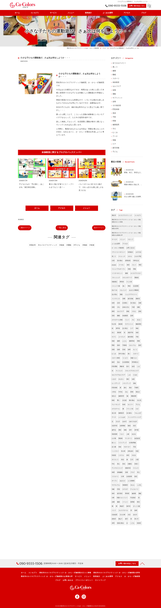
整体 (129, 286)
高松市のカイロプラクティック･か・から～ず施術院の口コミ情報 (126, 221)
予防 (114, 117)
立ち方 (118, 421)
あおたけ (122, 481)
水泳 (129, 515)
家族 (127, 311)
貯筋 (118, 489)
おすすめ (138, 252)
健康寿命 (131, 341)
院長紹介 (130, 252)
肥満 (131, 392)
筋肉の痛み (120, 523)
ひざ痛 (114, 438)
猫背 (139, 345)
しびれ (139, 485)
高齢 (140, 493)
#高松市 (32, 245)
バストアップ (127, 383)
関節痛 (121, 438)
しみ (129, 375)
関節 (113, 345)
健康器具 (116, 124)
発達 (120, 447)
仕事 (122, 476)
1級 (127, 396)
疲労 (126, 519)
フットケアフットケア (134, 417)
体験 (138, 307)
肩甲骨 (118, 328)
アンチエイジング (117, 468)
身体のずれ (125, 307)
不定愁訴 (133, 498)
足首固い (125, 303)
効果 (118, 349)
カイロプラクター (136, 273)
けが (137, 409)
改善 (113, 303)
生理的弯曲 (132, 443)
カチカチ (125, 489)
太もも (133, 485)
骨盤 (114, 140)
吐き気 (114, 324)
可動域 (124, 345)
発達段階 (114, 434)
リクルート (115, 476)
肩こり (115, 67)
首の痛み (120, 260)
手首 (134, 447)
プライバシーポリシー (118, 252)
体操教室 (21, 219)
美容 (114, 113)
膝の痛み (131, 400)
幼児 (134, 426)
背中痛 (136, 430)
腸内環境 (130, 337)
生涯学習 (114, 426)
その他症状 (117, 105)
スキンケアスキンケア (132, 371)
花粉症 (139, 523)
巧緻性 (136, 388)
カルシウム (132, 345)
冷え (114, 128)
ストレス (136, 468)
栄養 (114, 90)
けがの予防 (137, 256)
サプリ (114, 337)
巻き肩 (123, 451)
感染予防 (130, 332)
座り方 (136, 519)
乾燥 (137, 451)
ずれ (118, 307)
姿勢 (114, 101)
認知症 (114, 519)
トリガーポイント (117, 273)
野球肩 (127, 493)
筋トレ (114, 443)
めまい (139, 320)
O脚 (113, 498)
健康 (118, 341)
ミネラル (121, 455)
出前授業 (129, 476)
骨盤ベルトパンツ (122, 498)
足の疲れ (129, 413)
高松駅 (119, 332)
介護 (137, 459)
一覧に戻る (61, 227)
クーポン (121, 265)
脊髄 (134, 269)
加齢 (113, 489)
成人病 (114, 413)
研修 (114, 121)
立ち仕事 (122, 515)
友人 (113, 332)
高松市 (114, 215)
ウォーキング (116, 404)
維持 (113, 362)
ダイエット (115, 459)
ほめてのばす (133, 421)
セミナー (130, 404)
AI (127, 523)
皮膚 (113, 502)
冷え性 (139, 400)
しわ (138, 366)
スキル (134, 311)
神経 (137, 328)
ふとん (124, 341)
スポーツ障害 (116, 358)
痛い (129, 354)
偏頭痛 (134, 493)
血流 (133, 366)
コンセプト (137, 215)
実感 (123, 349)
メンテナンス (116, 299)
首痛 (126, 472)
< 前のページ (25, 227)
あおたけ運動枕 (133, 290)
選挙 (120, 430)
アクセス (125, 244)
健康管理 (121, 396)
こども (132, 523)
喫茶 (140, 265)
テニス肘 (129, 282)
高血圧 (122, 506)
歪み (118, 362)
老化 (123, 464)
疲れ (125, 388)
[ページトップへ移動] (142, 563)
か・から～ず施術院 (118, 248)
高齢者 (122, 366)
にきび (114, 379)
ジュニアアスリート (131, 294)
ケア (114, 144)
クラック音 (129, 409)
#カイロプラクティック (47, 245)
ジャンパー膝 (116, 286)
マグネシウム (116, 485)
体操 (113, 341)
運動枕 (136, 277)
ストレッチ (122, 256)
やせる (134, 455)
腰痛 (114, 71)
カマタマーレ (116, 409)
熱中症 (128, 506)
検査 (113, 400)
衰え (118, 464)
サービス (114, 239)
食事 (129, 349)
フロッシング (116, 277)
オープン (114, 481)
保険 (125, 430)
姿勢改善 (128, 260)
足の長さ (125, 328)
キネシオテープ (127, 277)
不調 (133, 307)
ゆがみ (134, 434)
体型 (127, 455)
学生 (113, 464)
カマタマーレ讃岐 (117, 320)
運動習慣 (133, 396)
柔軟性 (138, 299)
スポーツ (116, 78)
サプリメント (118, 98)
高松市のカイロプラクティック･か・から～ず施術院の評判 (126, 227)
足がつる (114, 290)
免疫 (137, 332)
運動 (114, 94)
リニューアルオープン (118, 269)
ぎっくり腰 (136, 506)
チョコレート (134, 489)
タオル (130, 256)
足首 (118, 303)
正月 (131, 459)
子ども (115, 151)
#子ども (77, 245)
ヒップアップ (116, 383)
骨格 (134, 383)
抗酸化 (130, 464)
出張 (113, 260)
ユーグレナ (122, 337)
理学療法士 (135, 362)
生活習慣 (136, 286)
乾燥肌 (114, 455)
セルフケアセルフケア (118, 375)
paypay (114, 265)
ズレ (133, 320)
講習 (113, 311)
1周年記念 (136, 260)
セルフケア (117, 86)
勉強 (129, 426)
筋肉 (118, 345)
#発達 (91, 245)
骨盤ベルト (134, 358)
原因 (113, 349)
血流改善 (137, 438)
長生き (138, 392)
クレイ (134, 265)
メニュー (122, 239)
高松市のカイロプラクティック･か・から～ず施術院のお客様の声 (126, 234)
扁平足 (114, 430)
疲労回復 (116, 148)
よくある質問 (116, 244)
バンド (114, 510)
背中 (130, 430)
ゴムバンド (123, 290)
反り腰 (114, 447)
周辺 (122, 459)
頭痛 (140, 303)
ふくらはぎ (122, 417)
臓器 (118, 502)
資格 (139, 311)
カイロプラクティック (125, 215)
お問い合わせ (130, 248)
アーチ (115, 136)
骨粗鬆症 (125, 485)
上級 (127, 434)
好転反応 (130, 451)
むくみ (115, 132)
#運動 (68, 245)
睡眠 (114, 74)
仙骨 (133, 379)
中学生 (121, 392)
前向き (114, 396)
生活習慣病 (125, 362)
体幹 (113, 493)
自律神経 (122, 426)
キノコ (135, 349)
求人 (138, 472)
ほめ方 (124, 421)
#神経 (84, 245)
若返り (136, 464)
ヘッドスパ (115, 451)
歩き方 (135, 515)
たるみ (135, 375)
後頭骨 (121, 324)
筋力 (127, 366)
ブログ (132, 472)
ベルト (122, 434)
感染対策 (128, 468)
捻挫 (135, 510)
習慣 (113, 307)
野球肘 (122, 282)
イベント (125, 502)
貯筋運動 (114, 366)
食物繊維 (120, 472)
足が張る (114, 294)
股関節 (132, 502)
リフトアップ (122, 443)
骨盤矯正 (114, 282)
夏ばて (121, 519)
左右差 (124, 400)
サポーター (127, 447)
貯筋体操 (116, 109)
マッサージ (128, 438)
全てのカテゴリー (119, 63)
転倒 (124, 404)
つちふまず (137, 413)
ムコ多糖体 (131, 481)
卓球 (113, 523)
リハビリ (125, 358)
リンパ (127, 320)
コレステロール (123, 510)
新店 (135, 476)
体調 (113, 472)
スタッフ (130, 239)
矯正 (127, 379)
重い (118, 400)
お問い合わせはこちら (137, 5)
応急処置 (114, 515)
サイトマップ (100, 580)
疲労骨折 (120, 493)
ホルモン (121, 379)
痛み (130, 388)
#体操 (61, 245)
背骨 (113, 316)
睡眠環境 (138, 324)
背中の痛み (122, 354)
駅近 (138, 502)
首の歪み (133, 303)
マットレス (119, 371)
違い (124, 286)
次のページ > (99, 227)
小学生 (114, 392)
